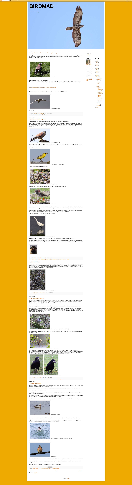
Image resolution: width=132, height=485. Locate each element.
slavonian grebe (46, 468)
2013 (97, 71)
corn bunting (38, 259)
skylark (63, 259)
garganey (44, 259)
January (98, 105)
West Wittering (44, 114)
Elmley (42, 259)
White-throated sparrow (55, 468)
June (98, 83)
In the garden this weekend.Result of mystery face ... (100, 89)
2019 (97, 64)
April (98, 86)
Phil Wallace (89, 64)
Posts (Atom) (36, 472)
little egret (50, 259)
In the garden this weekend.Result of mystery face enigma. (43, 53)
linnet (39, 468)
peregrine (42, 468)
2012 (97, 72)
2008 (97, 107)
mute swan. (56, 259)
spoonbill (50, 468)
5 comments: (42, 257)
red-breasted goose (39, 114)
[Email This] (47, 113)
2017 (97, 65)
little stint (53, 259)
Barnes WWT (34, 259)
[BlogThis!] (48, 113)
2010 (97, 75)
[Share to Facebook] (50, 113)
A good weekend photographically (37, 119)
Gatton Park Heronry (34, 262)
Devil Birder (89, 54)
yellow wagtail (67, 259)
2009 (97, 76)
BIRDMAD (41, 6)
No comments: (42, 292)
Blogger (68, 478)
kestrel (47, 259)
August (98, 82)
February (98, 104)
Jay (35, 114)
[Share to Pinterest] (51, 113)
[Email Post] (45, 113)
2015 (97, 68)
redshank (60, 259)
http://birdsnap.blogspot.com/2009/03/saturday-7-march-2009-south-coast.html (42, 87)
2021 (97, 61)
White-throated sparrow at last (36, 298)
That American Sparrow (35, 383)
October (98, 80)
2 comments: (42, 113)
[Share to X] (49, 113)
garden (33, 114)
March (98, 102)
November (99, 79)
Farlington (33, 468)
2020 (97, 62)
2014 (97, 69)
